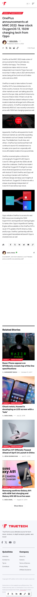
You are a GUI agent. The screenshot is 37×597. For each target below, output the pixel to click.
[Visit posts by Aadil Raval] (4, 253)
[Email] (21, 594)
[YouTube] (10, 542)
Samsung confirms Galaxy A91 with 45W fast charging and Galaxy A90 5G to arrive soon (16, 493)
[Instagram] (14, 542)
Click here (23, 590)
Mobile (6, 13)
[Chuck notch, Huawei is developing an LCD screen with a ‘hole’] (18, 390)
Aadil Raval (13, 41)
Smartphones (16, 13)
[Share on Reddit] (13, 48)
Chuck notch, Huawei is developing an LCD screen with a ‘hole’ (18, 409)
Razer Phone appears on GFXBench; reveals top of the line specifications (18, 366)
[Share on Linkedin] (10, 48)
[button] (33, 3)
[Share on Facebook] (8, 594)
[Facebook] (34, 253)
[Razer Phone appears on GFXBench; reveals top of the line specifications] (18, 346)
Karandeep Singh (10, 372)
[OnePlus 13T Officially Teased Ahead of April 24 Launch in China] (18, 433)
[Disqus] (18, 290)
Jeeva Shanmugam (11, 456)
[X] (6, 542)
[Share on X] (6, 48)
